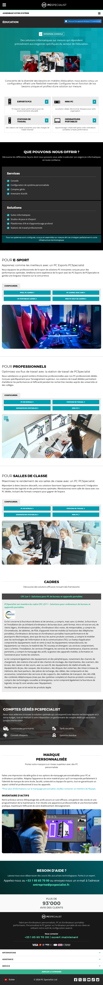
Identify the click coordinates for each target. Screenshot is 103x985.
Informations (9, 953)
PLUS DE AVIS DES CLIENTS (51, 903)
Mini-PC (75, 408)
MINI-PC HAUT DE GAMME (75, 299)
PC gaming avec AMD (75, 293)
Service (6, 966)
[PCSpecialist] (53, 5)
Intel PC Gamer (26, 293)
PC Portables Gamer (26, 299)
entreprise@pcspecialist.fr (51, 885)
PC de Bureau (27, 402)
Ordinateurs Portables (26, 408)
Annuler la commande (51, 972)
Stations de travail (75, 402)
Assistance (7, 959)
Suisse (12, 979)
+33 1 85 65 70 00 (37, 937)
